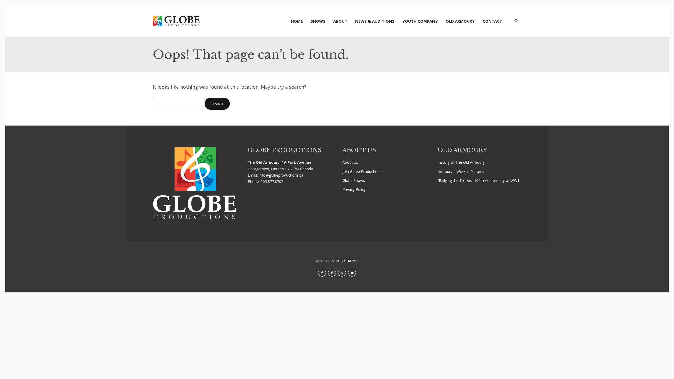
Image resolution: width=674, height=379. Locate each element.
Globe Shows (354, 180)
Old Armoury (460, 21)
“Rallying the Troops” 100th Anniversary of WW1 (478, 180)
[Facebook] (322, 273)
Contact (492, 21)
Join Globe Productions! (362, 171)
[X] (342, 273)
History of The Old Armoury (461, 162)
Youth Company (420, 21)
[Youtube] (352, 273)
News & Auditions (374, 21)
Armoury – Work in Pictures (461, 171)
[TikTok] (332, 273)
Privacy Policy (354, 189)
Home (297, 21)
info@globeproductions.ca (281, 175)
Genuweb (351, 261)
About (340, 21)
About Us (350, 162)
